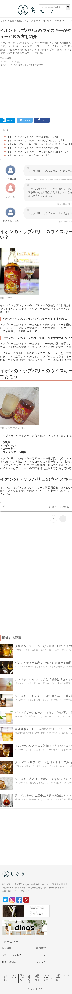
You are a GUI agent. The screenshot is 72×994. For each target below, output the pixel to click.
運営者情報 (22, 977)
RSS (66, 975)
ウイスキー (32, 20)
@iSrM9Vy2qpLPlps (15, 428)
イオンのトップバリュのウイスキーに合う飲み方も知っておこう (38, 151)
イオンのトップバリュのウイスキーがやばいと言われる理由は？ (38, 140)
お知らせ (29, 978)
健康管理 (41, 948)
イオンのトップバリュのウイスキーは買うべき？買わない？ (36, 148)
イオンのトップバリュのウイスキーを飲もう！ (29, 155)
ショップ (41, 962)
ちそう (3, 20)
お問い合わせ (37, 977)
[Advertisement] (36, 60)
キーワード (14, 977)
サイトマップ (5, 977)
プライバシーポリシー (48, 977)
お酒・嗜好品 (17, 20)
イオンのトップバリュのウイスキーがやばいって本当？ (33, 137)
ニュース (41, 955)
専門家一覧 (58, 977)
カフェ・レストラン (13, 955)
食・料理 (7, 948)
